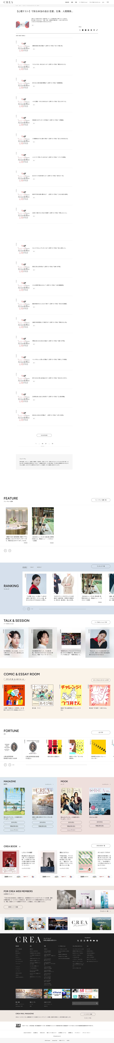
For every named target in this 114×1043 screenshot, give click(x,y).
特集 (76, 2)
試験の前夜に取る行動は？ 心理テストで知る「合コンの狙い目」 (47, 45)
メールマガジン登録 (88, 1014)
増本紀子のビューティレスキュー (35, 977)
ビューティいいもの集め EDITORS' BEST (34, 971)
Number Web (54, 1040)
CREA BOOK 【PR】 (19, 1006)
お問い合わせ (42, 1032)
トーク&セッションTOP (62, 949)
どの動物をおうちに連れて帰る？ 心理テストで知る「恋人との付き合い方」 (50, 138)
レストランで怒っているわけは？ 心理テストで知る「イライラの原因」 (49, 157)
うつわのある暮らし (33, 968)
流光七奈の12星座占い (91, 953)
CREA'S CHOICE (19, 973)
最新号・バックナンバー (20, 1004)
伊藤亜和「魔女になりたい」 (78, 951)
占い (103, 2)
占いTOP (101, 732)
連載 (72, 2)
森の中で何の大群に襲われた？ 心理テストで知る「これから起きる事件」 (50, 194)
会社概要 (35, 1032)
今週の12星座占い (90, 955)
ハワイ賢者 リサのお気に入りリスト (35, 956)
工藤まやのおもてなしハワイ (35, 958)
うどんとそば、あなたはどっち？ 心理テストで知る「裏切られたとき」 (49, 64)
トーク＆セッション (83, 2)
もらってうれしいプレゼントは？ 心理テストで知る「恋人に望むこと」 (49, 248)
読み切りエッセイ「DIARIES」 (78, 953)
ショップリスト (14, 830)
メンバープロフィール (48, 1004)
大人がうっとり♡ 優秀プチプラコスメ (35, 974)
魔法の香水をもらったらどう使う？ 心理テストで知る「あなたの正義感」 (49, 303)
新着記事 (67, 2)
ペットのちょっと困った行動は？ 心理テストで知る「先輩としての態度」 (49, 359)
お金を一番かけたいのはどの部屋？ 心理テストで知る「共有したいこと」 (49, 213)
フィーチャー (18, 971)
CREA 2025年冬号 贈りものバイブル (47, 974)
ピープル (31, 1004)
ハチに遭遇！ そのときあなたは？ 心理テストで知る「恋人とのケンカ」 (49, 101)
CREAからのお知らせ (19, 977)
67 (45, 443)
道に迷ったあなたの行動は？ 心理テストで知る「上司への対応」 (48, 415)
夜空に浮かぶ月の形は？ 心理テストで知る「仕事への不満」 (46, 266)
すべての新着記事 (19, 949)
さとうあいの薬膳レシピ (34, 966)
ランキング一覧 (101, 566)
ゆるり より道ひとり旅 (77, 968)
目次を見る (14, 822)
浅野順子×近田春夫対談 (62, 954)
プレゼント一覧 (104, 911)
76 (52, 443)
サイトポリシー (77, 1032)
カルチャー (18, 957)
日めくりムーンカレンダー (91, 959)
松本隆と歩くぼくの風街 (62, 956)
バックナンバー (48, 784)
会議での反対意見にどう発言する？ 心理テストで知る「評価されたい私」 (49, 322)
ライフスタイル (18, 959)
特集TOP (45, 949)
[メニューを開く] (107, 2)
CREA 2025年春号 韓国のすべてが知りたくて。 (49, 971)
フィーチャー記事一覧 (100, 500)
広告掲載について (61, 1032)
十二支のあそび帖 (76, 957)
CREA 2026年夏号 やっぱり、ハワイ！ (47, 952)
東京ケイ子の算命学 (90, 957)
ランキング (18, 966)
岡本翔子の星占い (90, 951)
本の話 (68, 1040)
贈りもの (17, 951)
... (39, 443)
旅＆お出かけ (18, 953)
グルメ (17, 955)
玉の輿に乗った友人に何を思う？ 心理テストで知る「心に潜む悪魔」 (48, 396)
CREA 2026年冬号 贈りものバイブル (47, 960)
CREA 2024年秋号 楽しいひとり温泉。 (47, 978)
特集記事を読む (14, 826)
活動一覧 (45, 1006)
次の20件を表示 (44, 435)
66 (42, 443)
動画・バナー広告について (51, 1032)
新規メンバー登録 (13, 907)
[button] (5, 550)
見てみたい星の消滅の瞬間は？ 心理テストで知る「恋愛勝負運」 (47, 83)
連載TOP (31, 949)
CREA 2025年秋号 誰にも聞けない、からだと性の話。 (49, 963)
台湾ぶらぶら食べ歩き (34, 951)
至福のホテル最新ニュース (34, 960)
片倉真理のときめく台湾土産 (35, 953)
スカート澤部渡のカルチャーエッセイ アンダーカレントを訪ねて (78, 965)
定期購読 (69, 1032)
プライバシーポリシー (86, 1032)
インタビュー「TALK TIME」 (78, 959)
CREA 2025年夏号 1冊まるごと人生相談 (48, 968)
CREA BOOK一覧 (101, 845)
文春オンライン (62, 1040)
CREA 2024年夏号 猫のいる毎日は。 (47, 981)
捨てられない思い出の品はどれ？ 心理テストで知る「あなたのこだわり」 (49, 378)
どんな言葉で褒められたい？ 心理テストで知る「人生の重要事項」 (48, 285)
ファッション (18, 963)
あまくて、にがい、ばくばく (78, 961)
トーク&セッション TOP (101, 622)
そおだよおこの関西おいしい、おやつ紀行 (35, 963)
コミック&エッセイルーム (94, 2)
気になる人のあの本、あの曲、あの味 (63, 952)
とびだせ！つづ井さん (77, 955)
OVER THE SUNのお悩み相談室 (64, 958)
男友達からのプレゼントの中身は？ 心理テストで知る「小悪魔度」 (48, 120)
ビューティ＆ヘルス (19, 961)
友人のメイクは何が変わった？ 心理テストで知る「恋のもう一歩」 (48, 175)
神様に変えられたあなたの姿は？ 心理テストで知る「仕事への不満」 (48, 341)
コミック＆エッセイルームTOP (101, 680)
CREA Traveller (47, 1040)
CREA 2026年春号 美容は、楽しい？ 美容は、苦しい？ (49, 955)
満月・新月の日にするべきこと (92, 961)
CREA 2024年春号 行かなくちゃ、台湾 (47, 984)
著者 (30, 1006)
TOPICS (17, 975)
